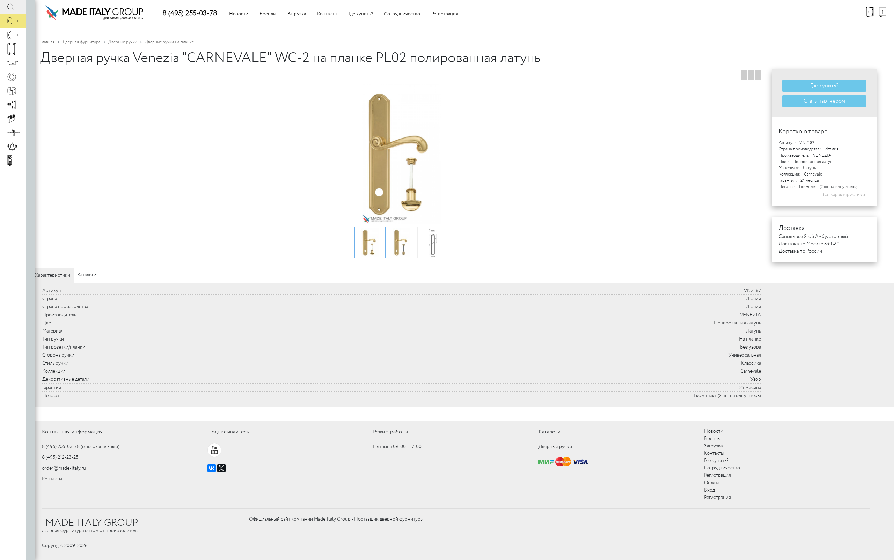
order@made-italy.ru (64, 468)
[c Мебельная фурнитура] (13, 63)
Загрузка (296, 13)
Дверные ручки (122, 42)
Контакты (327, 13)
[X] (221, 468)
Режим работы (390, 432)
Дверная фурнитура (82, 42)
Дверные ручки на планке (169, 42)
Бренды (267, 13)
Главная (48, 42)
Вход (709, 490)
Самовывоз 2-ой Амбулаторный (813, 236)
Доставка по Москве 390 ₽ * (809, 243)
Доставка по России (800, 251)
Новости (238, 13)
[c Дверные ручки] (13, 21)
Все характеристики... (845, 194)
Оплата (711, 482)
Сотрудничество (402, 13)
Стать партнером (824, 101)
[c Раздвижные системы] (13, 133)
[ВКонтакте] (211, 468)
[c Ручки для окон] (13, 35)
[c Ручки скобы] (13, 49)
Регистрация (444, 13)
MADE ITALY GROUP (91, 523)
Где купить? (361, 13)
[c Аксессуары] (13, 147)
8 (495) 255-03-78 (189, 13)
